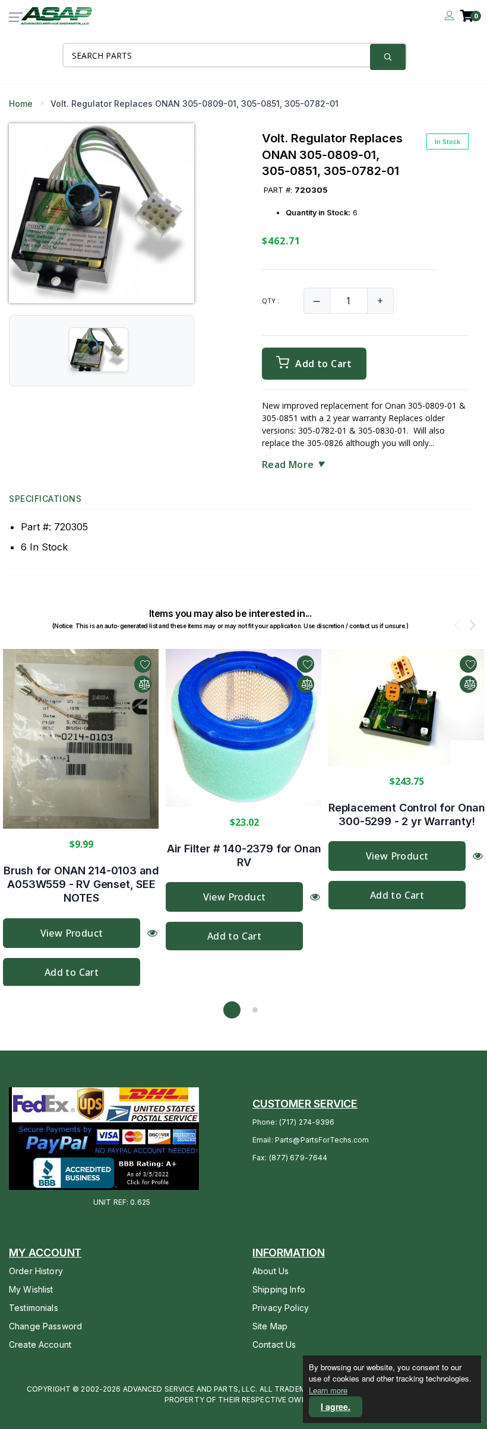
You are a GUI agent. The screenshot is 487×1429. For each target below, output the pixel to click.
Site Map (269, 1326)
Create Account (40, 1344)
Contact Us (274, 1344)
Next (472, 626)
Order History (36, 1271)
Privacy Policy (280, 1308)
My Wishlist (31, 1289)
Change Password (45, 1326)
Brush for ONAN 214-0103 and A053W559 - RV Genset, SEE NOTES (81, 884)
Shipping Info (278, 1289)
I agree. (335, 1406)
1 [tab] (232, 1010)
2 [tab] (255, 1010)
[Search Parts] (388, 57)
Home (21, 103)
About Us (270, 1271)
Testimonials (33, 1308)
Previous (457, 626)
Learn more (328, 1390)
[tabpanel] (81, 817)
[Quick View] (152, 932)
